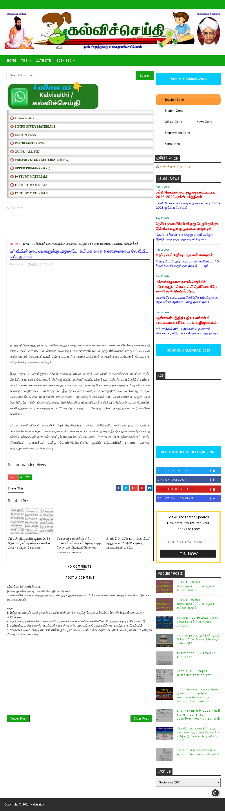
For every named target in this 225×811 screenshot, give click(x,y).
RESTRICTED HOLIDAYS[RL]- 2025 (188, 452)
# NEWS (25, 477)
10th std (64, 61)
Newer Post (18, 718)
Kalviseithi (37, 804)
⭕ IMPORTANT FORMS (27, 143)
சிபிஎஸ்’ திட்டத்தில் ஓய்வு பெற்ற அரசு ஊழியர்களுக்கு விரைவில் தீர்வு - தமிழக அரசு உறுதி (29, 543)
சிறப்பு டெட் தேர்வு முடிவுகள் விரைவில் (184, 255)
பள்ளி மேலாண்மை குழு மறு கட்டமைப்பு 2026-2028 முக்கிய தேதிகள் (185, 194)
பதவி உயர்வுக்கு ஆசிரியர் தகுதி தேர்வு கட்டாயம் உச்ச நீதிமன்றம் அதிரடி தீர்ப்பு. (198, 639)
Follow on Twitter (173, 470)
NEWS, (49, 264)
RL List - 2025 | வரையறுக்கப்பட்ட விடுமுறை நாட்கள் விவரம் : (196, 586)
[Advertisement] (80, 224)
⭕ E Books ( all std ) (24, 118)
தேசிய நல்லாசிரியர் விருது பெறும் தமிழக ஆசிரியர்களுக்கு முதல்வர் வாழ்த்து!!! (187, 226)
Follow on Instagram (175, 498)
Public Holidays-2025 (188, 79)
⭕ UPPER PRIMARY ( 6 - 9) (30, 168)
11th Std (43, 61)
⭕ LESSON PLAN (23, 135)
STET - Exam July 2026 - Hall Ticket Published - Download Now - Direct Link (198, 714)
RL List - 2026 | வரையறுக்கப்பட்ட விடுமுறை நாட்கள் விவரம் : (196, 604)
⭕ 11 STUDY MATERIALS (28, 185)
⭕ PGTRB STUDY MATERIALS (32, 126)
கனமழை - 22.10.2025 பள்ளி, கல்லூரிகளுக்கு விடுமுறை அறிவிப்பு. (197, 621)
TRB (24, 61)
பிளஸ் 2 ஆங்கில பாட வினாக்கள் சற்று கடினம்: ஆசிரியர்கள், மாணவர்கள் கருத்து (128, 543)
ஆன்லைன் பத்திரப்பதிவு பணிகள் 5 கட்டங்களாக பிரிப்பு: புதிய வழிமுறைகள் (186, 320)
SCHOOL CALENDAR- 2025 (188, 350)
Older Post (141, 718)
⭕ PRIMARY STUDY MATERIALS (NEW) (39, 160)
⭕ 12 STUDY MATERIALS (29, 193)
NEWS (26, 244)
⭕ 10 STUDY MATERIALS (29, 176)
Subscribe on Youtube (176, 489)
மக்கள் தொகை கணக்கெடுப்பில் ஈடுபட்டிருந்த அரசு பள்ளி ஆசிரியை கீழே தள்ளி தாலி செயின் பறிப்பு (186, 287)
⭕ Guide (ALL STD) (25, 151)
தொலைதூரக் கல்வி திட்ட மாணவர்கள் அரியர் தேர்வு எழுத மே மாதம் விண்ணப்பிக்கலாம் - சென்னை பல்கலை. (79, 545)
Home (11, 61)
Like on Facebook (172, 479)
